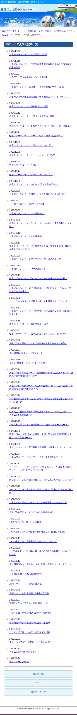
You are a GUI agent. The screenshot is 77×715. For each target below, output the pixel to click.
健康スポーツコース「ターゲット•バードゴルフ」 (33, 155)
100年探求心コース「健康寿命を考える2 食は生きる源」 (37, 531)
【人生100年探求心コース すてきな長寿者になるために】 (38, 502)
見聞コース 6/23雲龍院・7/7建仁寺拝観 (29, 593)
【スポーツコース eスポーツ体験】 (27, 204)
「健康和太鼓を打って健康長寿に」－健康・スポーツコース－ (39, 424)
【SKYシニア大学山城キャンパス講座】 (28, 77)
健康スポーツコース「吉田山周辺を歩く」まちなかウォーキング (40, 333)
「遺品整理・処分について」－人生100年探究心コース (35, 457)
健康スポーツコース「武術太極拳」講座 (28, 324)
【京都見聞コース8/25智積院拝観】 (26, 574)
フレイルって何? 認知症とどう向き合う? (29, 642)
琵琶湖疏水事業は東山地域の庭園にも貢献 (29, 622)
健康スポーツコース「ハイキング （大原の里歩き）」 (35, 184)
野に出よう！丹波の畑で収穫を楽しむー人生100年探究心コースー (41, 480)
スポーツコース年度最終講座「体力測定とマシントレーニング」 (40, 96)
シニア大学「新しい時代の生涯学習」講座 (29, 632)
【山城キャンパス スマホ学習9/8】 (27, 213)
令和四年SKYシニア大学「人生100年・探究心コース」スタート (40, 564)
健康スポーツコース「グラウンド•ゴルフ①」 (31, 174)
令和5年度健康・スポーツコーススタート (29, 363)
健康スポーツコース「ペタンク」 (25, 165)
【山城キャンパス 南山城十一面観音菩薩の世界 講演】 (37, 87)
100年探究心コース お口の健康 (25, 522)
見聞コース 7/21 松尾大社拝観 (25, 583)
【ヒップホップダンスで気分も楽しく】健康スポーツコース (38, 301)
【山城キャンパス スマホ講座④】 (26, 236)
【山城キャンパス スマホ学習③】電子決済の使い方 (35, 259)
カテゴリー (38, 683)
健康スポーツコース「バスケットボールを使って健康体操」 (38, 278)
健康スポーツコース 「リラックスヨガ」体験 (31, 116)
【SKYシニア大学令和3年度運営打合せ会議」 (31, 613)
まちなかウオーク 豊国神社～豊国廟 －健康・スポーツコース (40, 447)
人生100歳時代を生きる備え (23, 652)
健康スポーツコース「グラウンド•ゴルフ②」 (31, 145)
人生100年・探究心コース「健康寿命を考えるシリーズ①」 (38, 343)
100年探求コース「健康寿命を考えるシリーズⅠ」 (33, 541)
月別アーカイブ (38, 692)
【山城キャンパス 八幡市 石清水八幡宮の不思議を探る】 (38, 194)
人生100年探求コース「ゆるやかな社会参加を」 (32, 512)
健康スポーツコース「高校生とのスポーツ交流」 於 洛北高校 (40, 126)
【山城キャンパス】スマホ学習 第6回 (28, 54)
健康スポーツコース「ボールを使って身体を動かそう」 (36, 135)
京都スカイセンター (11, 31)
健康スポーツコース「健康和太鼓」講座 (28, 106)
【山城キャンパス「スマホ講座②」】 (27, 268)
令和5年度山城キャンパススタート (26, 353)
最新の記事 (38, 674)
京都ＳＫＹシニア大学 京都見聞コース (28, 603)
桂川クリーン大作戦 (19, 661)
